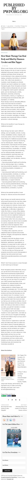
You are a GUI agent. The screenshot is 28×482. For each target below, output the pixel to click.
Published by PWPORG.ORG (14, 9)
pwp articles (4, 52)
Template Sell (10, 479)
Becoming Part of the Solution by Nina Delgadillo (6, 408)
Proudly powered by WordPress (9, 477)
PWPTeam (6, 65)
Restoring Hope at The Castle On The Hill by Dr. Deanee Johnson (21, 408)
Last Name (5, 465)
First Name (5, 460)
